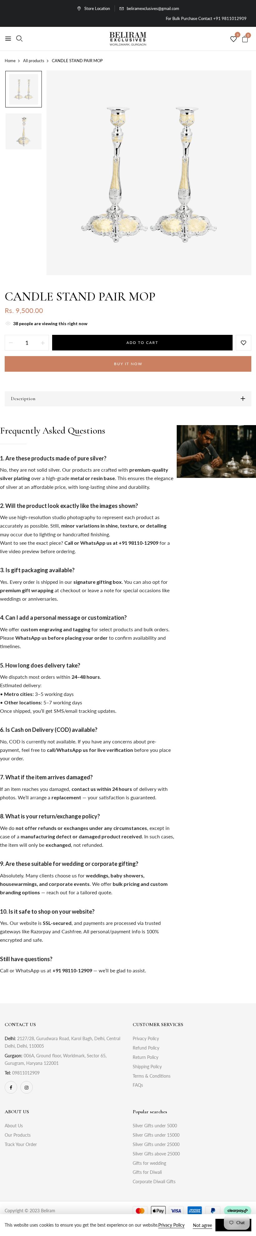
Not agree (202, 1225)
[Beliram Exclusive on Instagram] (26, 1087)
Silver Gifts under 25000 (156, 1144)
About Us (14, 1125)
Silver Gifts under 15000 (156, 1135)
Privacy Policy (146, 1038)
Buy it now (128, 363)
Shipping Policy (147, 1066)
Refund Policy (146, 1047)
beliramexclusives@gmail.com (153, 8)
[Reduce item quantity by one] (11, 342)
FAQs (138, 1085)
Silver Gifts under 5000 (155, 1125)
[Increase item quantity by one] (43, 342)
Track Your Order (21, 1144)
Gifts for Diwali (147, 1172)
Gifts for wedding (149, 1163)
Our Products (18, 1135)
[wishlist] (233, 39)
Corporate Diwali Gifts (154, 1181)
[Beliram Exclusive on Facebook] (11, 1087)
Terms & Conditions (151, 1076)
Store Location (97, 8)
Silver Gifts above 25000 (156, 1153)
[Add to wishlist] (243, 342)
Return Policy (145, 1057)
